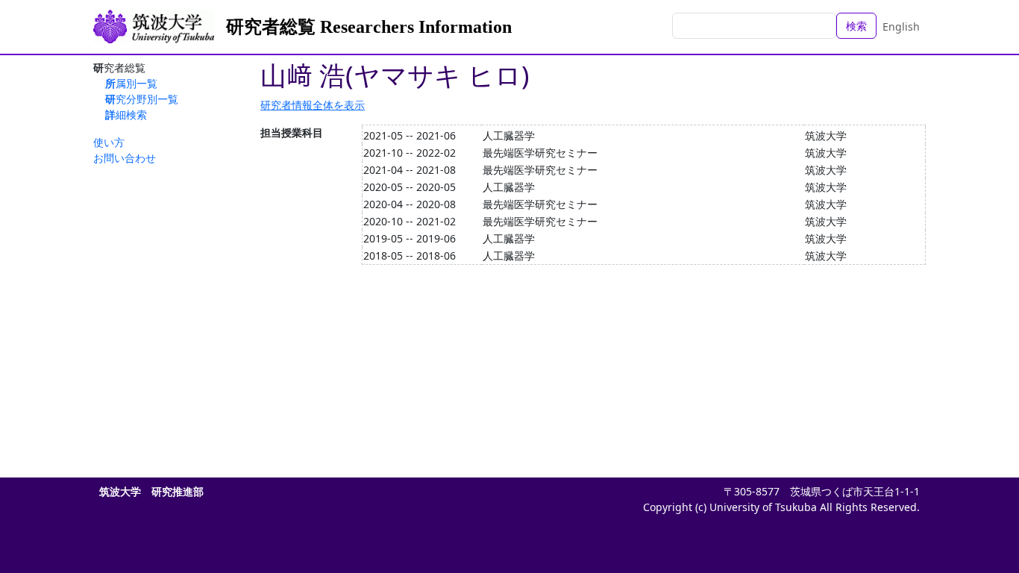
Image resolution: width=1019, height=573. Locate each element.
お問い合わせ (124, 158)
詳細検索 (126, 114)
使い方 (109, 142)
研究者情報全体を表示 (312, 105)
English (901, 26)
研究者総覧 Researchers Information (369, 27)
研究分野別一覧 (141, 99)
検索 (856, 26)
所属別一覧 (131, 83)
